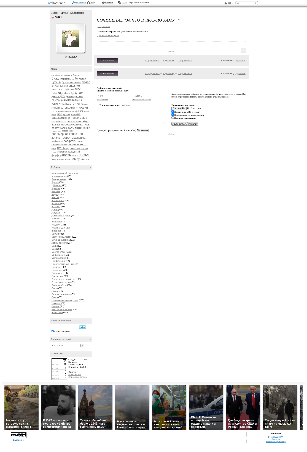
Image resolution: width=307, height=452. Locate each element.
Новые (242, 60)
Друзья (64, 13)
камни (79, 100)
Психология (57, 276)
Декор (55, 209)
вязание (74, 85)
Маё (54, 249)
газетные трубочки (63, 89)
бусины (56, 82)
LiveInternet (56, 3)
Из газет (57, 185)
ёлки (54, 75)
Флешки (56, 306)
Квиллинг (56, 234)
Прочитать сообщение (108, 35)
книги (86, 104)
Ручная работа (59, 285)
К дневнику (168, 60)
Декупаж (56, 212)
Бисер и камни (59, 179)
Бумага (55, 182)
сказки (56, 144)
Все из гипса (58, 200)
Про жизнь (57, 273)
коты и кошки (77, 107)
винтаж (55, 86)
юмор (76, 159)
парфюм (55, 121)
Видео (55, 194)
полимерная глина (64, 134)
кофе (55, 111)
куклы (86, 111)
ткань (61, 148)
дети (62, 96)
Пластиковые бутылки (63, 264)
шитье (84, 155)
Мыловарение (59, 258)
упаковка (62, 151)
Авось (124, 2)
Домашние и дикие (61, 215)
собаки (63, 144)
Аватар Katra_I (70, 38)
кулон (54, 114)
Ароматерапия (59, 176)
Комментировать (107, 61)
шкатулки (57, 159)
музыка (66, 114)
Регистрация (80, 2)
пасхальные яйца (77, 121)
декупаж (77, 92)
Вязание (56, 206)
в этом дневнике (62, 331)
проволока (69, 137)
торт (67, 148)
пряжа (81, 137)
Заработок (57, 221)
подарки (84, 127)
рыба (54, 141)
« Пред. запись (152, 60)
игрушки (58, 99)
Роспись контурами (61, 282)
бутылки (66, 82)
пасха (62, 121)
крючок (79, 110)
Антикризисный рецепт (63, 173)
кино (80, 103)
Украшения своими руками (65, 300)
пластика (83, 124)
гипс (78, 89)
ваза (73, 82)
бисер (71, 79)
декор (65, 92)
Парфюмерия (58, 261)
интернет (56, 231)
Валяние (56, 191)
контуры (56, 108)
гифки (56, 92)
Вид (230, 3)
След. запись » (185, 60)
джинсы (69, 96)
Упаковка (56, 303)
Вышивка (56, 203)
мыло (74, 114)
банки (76, 75)
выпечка (64, 86)
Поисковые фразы (77, 377)
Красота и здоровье (62, 237)
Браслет (60, 75)
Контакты (275, 439)
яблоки (85, 159)
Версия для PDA (275, 437)
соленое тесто (77, 144)
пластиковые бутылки (65, 127)
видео (86, 82)
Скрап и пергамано (61, 294)
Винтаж (55, 197)
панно (66, 117)
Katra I (52, 17)
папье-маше (79, 117)
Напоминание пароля (141, 99)
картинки (59, 103)
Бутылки (56, 188)
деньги (55, 96)
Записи (54, 13)
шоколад (66, 159)
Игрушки (56, 225)
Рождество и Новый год (63, 279)
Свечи (55, 288)
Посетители (74, 374)
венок (78, 82)
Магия (55, 246)
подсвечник (56, 131)
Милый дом (57, 255)
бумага (80, 78)
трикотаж (74, 148)
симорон (56, 291)
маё (59, 114)
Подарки (56, 267)
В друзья (72, 57)
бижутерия (60, 78)
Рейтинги (109, 2)
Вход (92, 2)
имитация (70, 99)
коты (63, 107)
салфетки (70, 141)
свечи (80, 141)
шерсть (75, 155)
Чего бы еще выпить (62, 309)
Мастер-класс (58, 252)
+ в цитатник (104, 26)
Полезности (58, 270)
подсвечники (67, 131)
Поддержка (226, 3)
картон (71, 103)
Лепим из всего (59, 243)
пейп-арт (56, 124)
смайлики (125, 105)
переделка (68, 124)
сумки (54, 148)
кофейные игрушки (66, 111)
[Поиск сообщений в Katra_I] (82, 327)
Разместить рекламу (276, 441)
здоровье (78, 96)
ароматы (68, 75)
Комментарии (77, 13)
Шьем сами (57, 312)
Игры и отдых (58, 228)
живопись (56, 218)
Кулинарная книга (61, 240)
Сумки (55, 297)
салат (60, 141)
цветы (67, 155)
